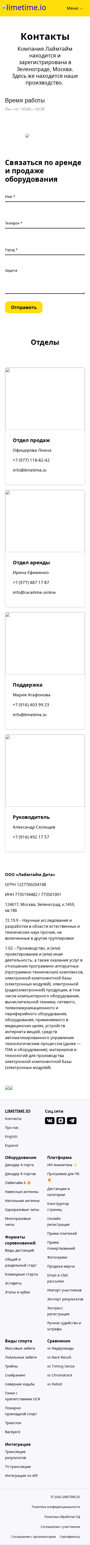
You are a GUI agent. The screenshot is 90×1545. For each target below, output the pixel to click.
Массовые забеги (20, 1348)
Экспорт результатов (65, 1299)
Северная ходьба (19, 1384)
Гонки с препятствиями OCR (22, 1396)
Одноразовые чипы (22, 1209)
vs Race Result (59, 1357)
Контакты (13, 1118)
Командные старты (21, 1274)
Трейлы (11, 1366)
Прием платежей (62, 1233)
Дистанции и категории (58, 1191)
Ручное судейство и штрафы (64, 1326)
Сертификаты (70, 1537)
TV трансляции (18, 1466)
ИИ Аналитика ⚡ (62, 1164)
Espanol (11, 1145)
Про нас (12, 1127)
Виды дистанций (19, 1250)
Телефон (12, 223)
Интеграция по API (21, 1475)
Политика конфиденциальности (56, 1507)
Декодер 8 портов (20, 1173)
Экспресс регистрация (58, 1311)
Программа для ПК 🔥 (63, 1176)
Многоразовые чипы (18, 1221)
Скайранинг (15, 1375)
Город (10, 249)
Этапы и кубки (17, 1292)
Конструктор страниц (58, 1206)
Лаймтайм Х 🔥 (18, 1182)
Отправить (24, 307)
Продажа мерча (61, 1266)
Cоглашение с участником (60, 1527)
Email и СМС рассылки (57, 1278)
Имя (9, 196)
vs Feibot (54, 1384)
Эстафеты (13, 1283)
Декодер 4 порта (19, 1164)
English (11, 1136)
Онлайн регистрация (58, 1221)
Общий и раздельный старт (21, 1262)
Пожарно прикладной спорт (21, 1411)
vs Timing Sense (60, 1366)
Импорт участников (64, 1290)
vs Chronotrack (59, 1375)
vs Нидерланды (60, 1348)
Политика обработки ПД (62, 1517)
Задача (11, 270)
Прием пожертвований (61, 1245)
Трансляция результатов (15, 1454)
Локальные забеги (21, 1357)
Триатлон (13, 1422)
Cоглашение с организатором (33, 1537)
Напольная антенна (22, 1200)
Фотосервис (57, 1257)
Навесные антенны (21, 1191)
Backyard (12, 1431)
